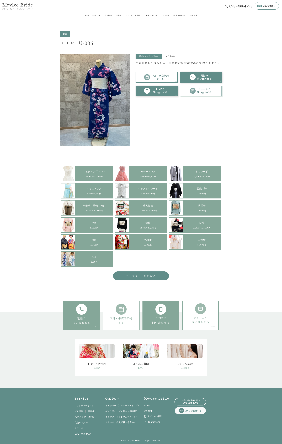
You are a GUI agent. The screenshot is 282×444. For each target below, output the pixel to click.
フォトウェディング (92, 15)
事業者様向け (179, 15)
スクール (165, 15)
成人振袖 (108, 15)
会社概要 (194, 15)
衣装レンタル (151, 15)
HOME (147, 405)
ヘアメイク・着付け (134, 15)
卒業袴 (118, 15)
